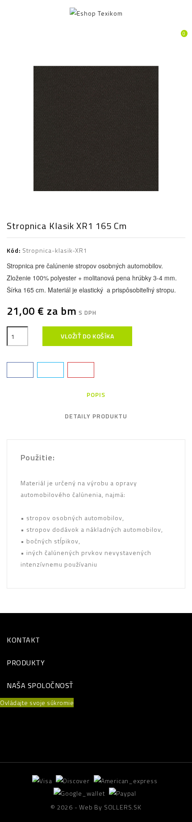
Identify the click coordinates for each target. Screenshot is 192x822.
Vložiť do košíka (87, 336)
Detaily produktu (96, 416)
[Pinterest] (81, 370)
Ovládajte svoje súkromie (37, 702)
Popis (96, 394)
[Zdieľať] (20, 370)
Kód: (14, 250)
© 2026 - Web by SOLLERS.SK (96, 807)
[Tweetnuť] (50, 370)
